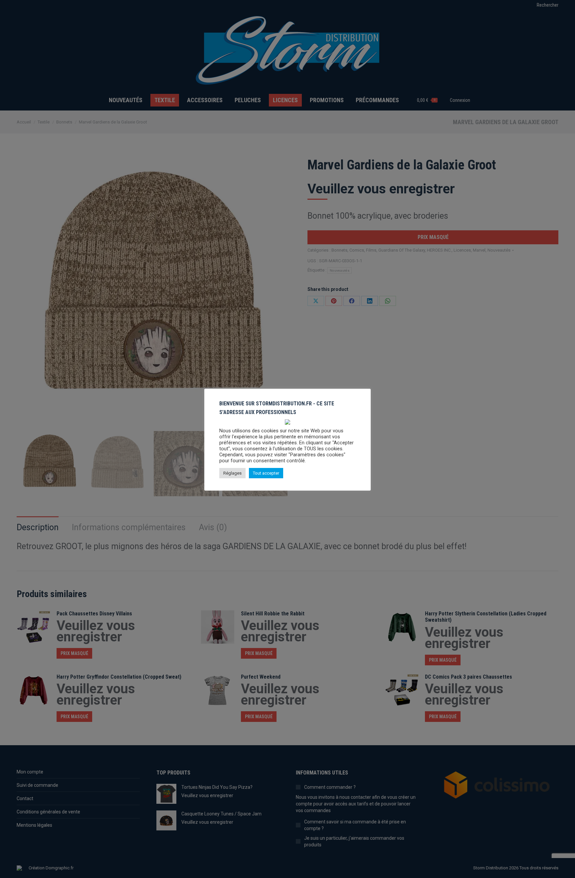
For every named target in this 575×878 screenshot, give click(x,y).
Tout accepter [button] (266, 473)
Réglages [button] (232, 473)
